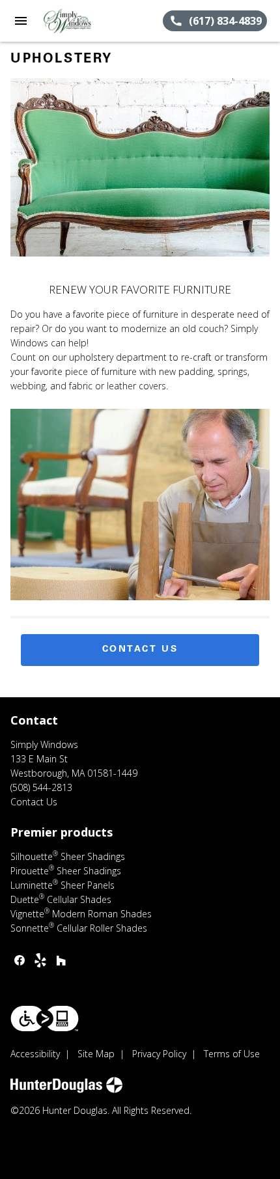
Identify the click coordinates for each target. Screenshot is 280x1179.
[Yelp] (40, 960)
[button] (21, 21)
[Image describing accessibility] (44, 1018)
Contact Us (140, 649)
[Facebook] (19, 960)
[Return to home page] (81, 21)
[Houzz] (61, 960)
